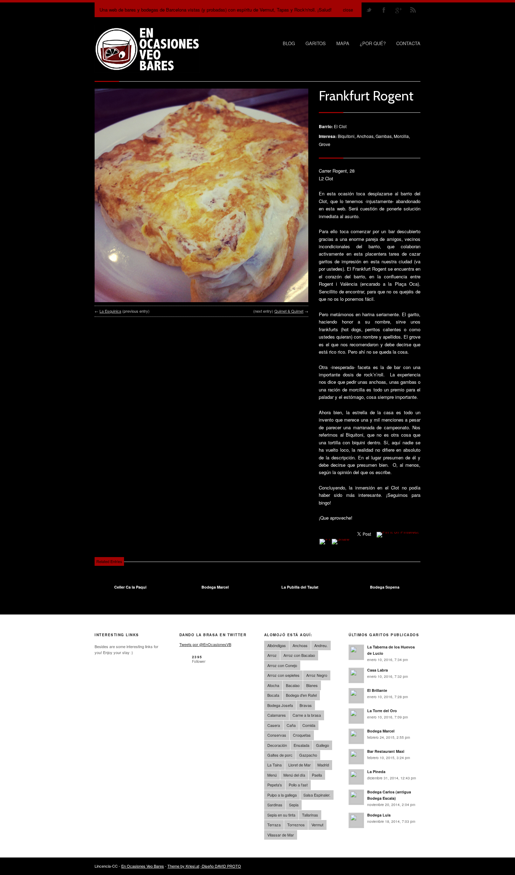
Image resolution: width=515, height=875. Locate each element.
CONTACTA (408, 43)
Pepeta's (274, 784)
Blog (289, 43)
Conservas (276, 735)
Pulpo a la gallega (282, 795)
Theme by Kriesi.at (183, 866)
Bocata (273, 695)
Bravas (306, 705)
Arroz (272, 655)
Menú (272, 775)
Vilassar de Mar (280, 835)
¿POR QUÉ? (373, 43)
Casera (273, 725)
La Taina (274, 765)
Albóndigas (276, 645)
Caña (291, 725)
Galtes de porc (280, 755)
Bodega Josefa (280, 705)
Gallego (322, 745)
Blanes (312, 685)
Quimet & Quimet (288, 311)
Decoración (277, 745)
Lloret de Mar (299, 765)
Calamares (276, 715)
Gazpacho (308, 755)
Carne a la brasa (307, 715)
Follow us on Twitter (369, 9)
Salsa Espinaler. (316, 795)
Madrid (323, 765)
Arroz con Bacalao (299, 655)
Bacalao (293, 685)
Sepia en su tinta (281, 815)
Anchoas (300, 645)
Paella (317, 775)
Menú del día (294, 775)
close (348, 10)
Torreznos (296, 824)
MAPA (342, 43)
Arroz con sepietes (283, 675)
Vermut (317, 824)
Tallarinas (310, 815)
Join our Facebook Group (383, 9)
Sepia (293, 804)
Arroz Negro (316, 675)
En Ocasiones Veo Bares (142, 866)
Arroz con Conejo (282, 665)
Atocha (273, 685)
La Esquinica (110, 311)
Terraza (274, 824)
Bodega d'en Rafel (301, 695)
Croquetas (302, 735)
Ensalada (301, 745)
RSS (413, 9)
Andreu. (321, 645)
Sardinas (274, 804)
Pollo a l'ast (298, 784)
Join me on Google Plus (398, 9)
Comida (308, 725)
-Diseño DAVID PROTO (220, 866)
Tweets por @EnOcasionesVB (205, 644)
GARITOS (315, 43)
